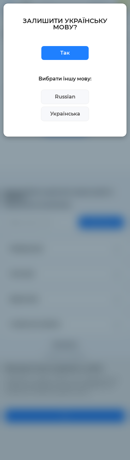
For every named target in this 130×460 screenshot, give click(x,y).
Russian (65, 97)
